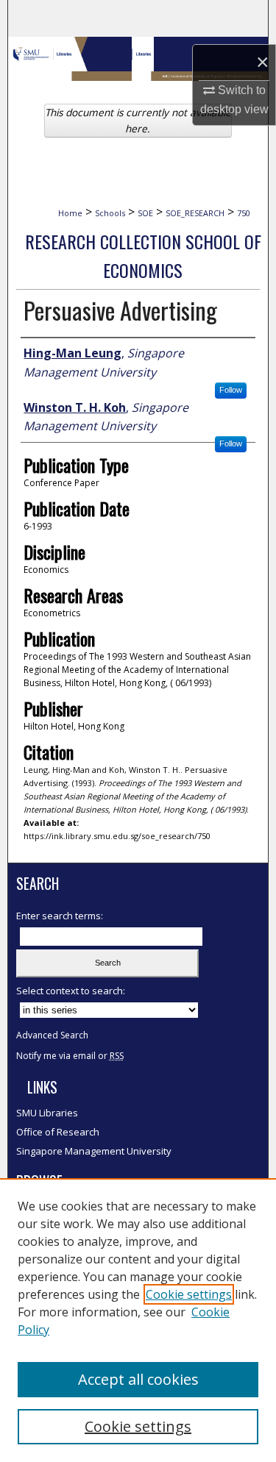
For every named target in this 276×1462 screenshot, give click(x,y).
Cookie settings (189, 1294)
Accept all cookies (138, 1379)
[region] (138, 1320)
